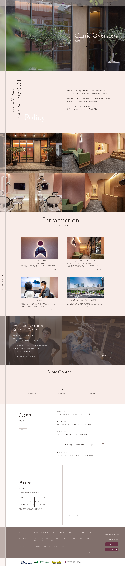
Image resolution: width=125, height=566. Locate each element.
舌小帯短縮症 (62, 546)
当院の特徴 (28, 3)
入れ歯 (69, 538)
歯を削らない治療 (36, 546)
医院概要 (22, 3)
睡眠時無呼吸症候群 (47, 546)
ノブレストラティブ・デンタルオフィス (58, 532)
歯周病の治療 (48, 538)
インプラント (56, 538)
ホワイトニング (88, 538)
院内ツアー (99, 269)
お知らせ (75, 3)
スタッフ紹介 (53, 269)
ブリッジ (63, 538)
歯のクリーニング (43, 540)
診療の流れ (53, 309)
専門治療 (44, 3)
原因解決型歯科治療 (45, 532)
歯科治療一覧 (36, 3)
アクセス (82, 3)
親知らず (55, 546)
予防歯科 (35, 540)
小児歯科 (50, 3)
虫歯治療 (35, 538)
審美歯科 (81, 538)
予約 (112, 544)
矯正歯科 (75, 538)
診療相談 (112, 549)
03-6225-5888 (113, 540)
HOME (117, 525)
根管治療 (41, 538)
